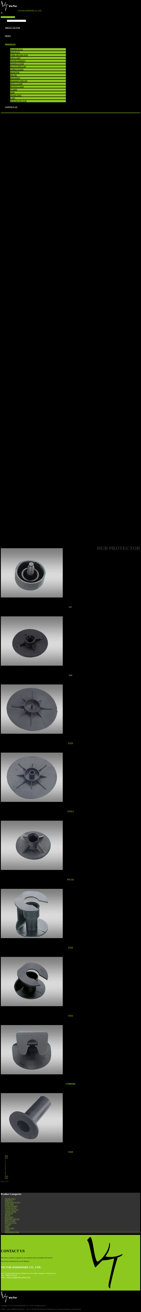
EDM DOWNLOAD (8, 17)
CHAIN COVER (17, 64)
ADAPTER (14, 72)
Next (6, 1176)
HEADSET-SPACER (18, 81)
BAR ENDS (15, 78)
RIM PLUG (15, 52)
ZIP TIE (13, 75)
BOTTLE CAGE (17, 87)
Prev (6, 1158)
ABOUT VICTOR (12, 27)
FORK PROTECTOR (19, 55)
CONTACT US (11, 107)
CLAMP (13, 89)
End (6, 1178)
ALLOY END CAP (18, 66)
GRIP (12, 92)
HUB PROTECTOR (18, 101)
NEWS (8, 36)
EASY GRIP (15, 58)
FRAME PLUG (16, 49)
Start (6, 1156)
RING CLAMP (16, 84)
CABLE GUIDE (17, 69)
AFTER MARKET (18, 61)
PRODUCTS (10, 44)
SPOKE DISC (16, 95)
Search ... (4, 21)
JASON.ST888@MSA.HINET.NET (18, 1277)
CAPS (12, 98)
